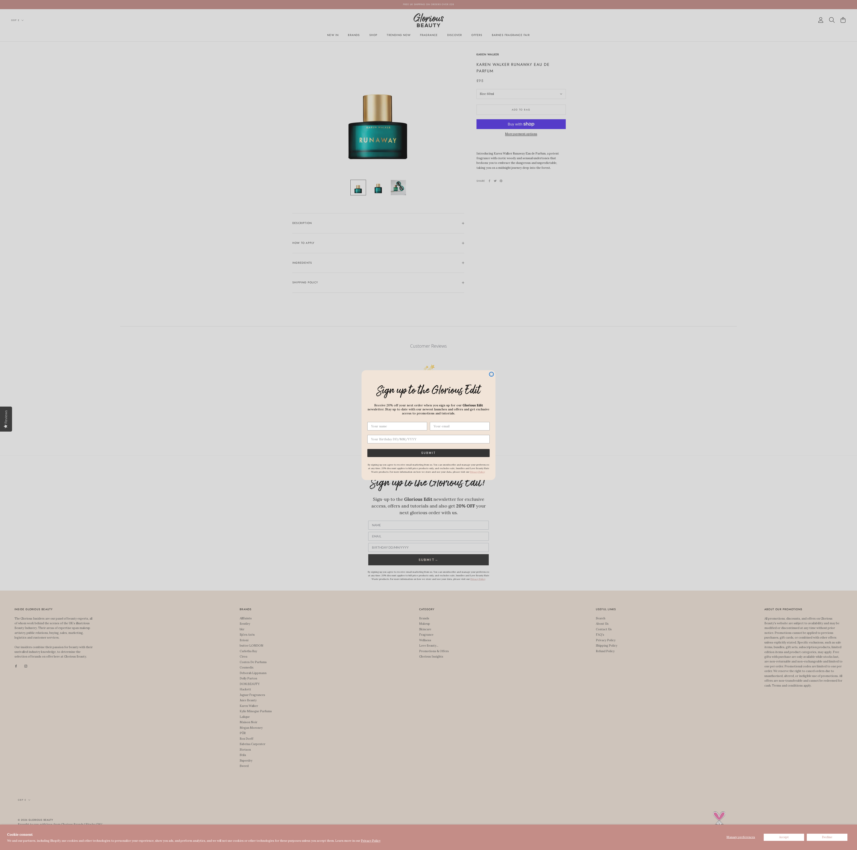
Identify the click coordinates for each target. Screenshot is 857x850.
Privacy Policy (371, 841)
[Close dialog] (491, 374)
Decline (827, 837)
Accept (784, 837)
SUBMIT (428, 453)
